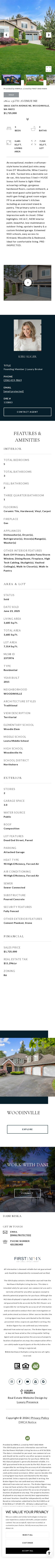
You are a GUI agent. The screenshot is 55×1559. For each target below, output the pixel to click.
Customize (27, 1543)
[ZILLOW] (35, 1382)
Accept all (27, 1551)
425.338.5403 (16, 1244)
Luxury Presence (27, 1402)
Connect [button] (27, 1193)
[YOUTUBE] (28, 1382)
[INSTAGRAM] (12, 1382)
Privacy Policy (40, 1418)
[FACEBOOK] (20, 1382)
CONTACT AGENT (27, 412)
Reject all (28, 1535)
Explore (27, 1129)
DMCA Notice (27, 1422)
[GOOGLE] (43, 1382)
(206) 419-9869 (13, 380)
